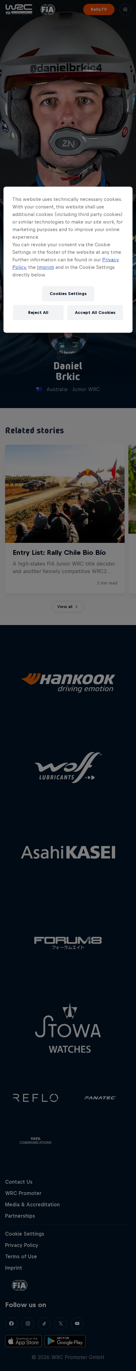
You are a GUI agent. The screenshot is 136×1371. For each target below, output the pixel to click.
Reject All (38, 312)
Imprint (45, 267)
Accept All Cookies (95, 312)
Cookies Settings (68, 293)
